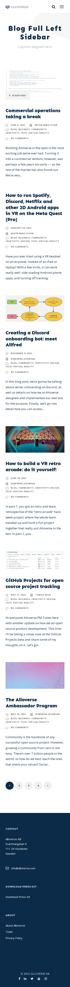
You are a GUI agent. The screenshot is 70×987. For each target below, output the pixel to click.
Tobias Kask (43, 594)
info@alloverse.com (23, 868)
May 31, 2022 (18, 594)
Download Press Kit (18, 897)
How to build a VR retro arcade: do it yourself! (33, 466)
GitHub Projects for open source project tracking (35, 583)
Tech (24, 132)
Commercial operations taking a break (33, 114)
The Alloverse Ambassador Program (31, 703)
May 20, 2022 (18, 714)
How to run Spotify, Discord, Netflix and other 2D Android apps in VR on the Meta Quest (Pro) (34, 207)
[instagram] (46, 978)
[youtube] (39, 978)
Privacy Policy (14, 938)
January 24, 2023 (21, 227)
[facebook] (19, 978)
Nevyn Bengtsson (46, 125)
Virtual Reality (38, 132)
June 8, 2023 (18, 125)
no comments (20, 138)
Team (9, 932)
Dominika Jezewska (23, 358)
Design (25, 241)
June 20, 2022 (18, 478)
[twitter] (32, 978)
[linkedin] (25, 978)
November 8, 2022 (21, 353)
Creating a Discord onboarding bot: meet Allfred (31, 339)
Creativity (12, 132)
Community (38, 129)
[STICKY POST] (35, 84)
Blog (14, 129)
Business (24, 129)
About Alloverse (15, 925)
